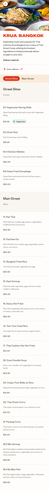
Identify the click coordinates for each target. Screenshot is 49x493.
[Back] (5, 4)
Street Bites (11, 78)
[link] (24, 114)
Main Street (28, 78)
